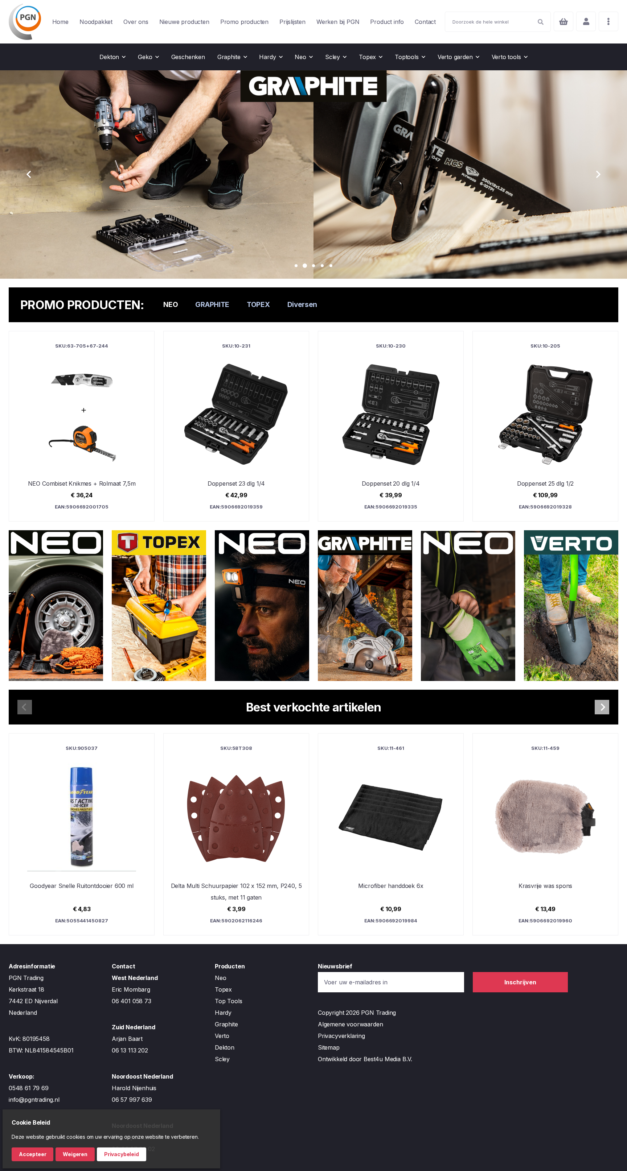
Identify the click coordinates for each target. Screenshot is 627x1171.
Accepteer (32, 1154)
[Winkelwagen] (563, 21)
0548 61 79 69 (29, 1088)
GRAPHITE (212, 304)
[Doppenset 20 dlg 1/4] (390, 426)
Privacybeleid (121, 1154)
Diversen (302, 304)
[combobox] (498, 22)
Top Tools (228, 1001)
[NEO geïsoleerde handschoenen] (468, 605)
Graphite (226, 1024)
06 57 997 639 (132, 1099)
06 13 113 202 (130, 1050)
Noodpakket (95, 21)
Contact (425, 21)
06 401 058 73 (131, 1001)
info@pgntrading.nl (34, 1099)
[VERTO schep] (571, 605)
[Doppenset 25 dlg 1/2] (545, 426)
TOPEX (258, 304)
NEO (170, 304)
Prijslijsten (292, 21)
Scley (222, 1059)
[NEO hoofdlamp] (262, 605)
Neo (220, 977)
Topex (223, 989)
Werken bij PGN (337, 21)
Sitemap (329, 1047)
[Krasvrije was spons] (545, 834)
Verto (222, 1035)
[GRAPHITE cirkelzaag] (365, 605)
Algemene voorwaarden (350, 1024)
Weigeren (75, 1154)
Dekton (224, 1047)
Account (586, 21)
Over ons (135, 21)
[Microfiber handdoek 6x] (390, 834)
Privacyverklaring (341, 1035)
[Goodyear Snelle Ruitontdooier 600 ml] (81, 834)
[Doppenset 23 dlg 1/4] (236, 426)
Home (60, 21)
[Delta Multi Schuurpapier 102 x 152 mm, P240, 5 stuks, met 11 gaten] (236, 834)
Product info (387, 21)
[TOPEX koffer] (159, 605)
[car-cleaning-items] (56, 605)
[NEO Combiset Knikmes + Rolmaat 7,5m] (81, 426)
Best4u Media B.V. (388, 1059)
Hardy (223, 1012)
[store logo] (25, 22)
